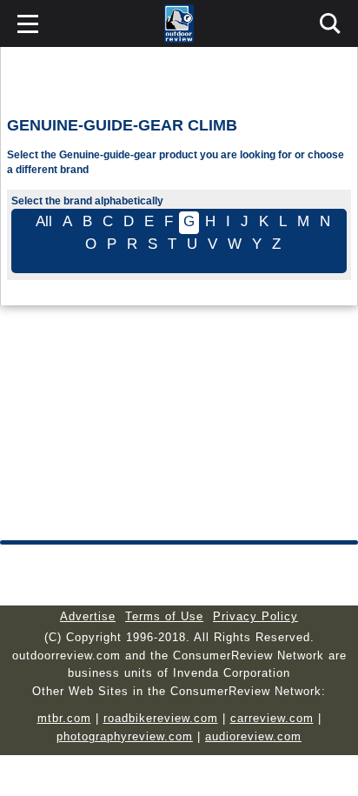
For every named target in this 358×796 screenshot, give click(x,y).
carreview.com (272, 718)
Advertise (88, 616)
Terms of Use (164, 616)
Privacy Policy (255, 616)
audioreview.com (253, 736)
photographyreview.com (124, 736)
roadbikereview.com (160, 718)
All (44, 221)
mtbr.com (64, 718)
